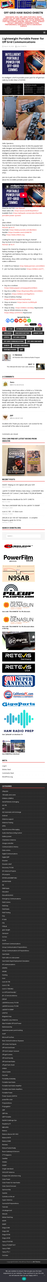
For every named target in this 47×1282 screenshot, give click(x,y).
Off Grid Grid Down (8, 1048)
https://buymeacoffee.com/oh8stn (30, 291)
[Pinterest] (16, 320)
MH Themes (36, 1262)
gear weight (6, 930)
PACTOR (5, 1075)
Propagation (6, 1106)
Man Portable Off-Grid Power (11, 1023)
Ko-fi (12, 227)
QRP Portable (6, 1117)
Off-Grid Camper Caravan (10, 1051)
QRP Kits (5, 1113)
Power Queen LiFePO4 (9, 1096)
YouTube (5, 1255)
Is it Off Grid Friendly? (9, 992)
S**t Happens (6, 1155)
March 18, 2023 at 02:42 (17, 385)
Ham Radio (5, 954)
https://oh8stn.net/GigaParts (23, 294)
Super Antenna (7, 1200)
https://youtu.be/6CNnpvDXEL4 (26, 211)
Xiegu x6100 (6, 1238)
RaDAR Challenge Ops (9, 1120)
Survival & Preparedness (10, 1203)
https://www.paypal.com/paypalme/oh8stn (20, 288)
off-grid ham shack (8, 1065)
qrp (21, 350)
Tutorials (5, 1207)
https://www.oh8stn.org (15, 235)
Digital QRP (5, 857)
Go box (4, 937)
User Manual (20, 208)
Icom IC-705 (6, 985)
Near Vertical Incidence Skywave (13, 1041)
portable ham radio (20, 345)
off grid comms (19, 337)
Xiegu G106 (6, 1228)
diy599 (10, 329)
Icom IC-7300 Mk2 (7, 989)
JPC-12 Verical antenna (9, 996)
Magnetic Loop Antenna (10, 1020)
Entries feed (6, 769)
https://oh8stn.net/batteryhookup (17, 299)
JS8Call (4, 999)
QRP (3, 1110)
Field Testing (6, 912)
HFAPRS (4, 968)
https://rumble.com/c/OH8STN (19, 232)
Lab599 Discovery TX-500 (10, 1003)
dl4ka (39, 329)
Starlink (4, 1193)
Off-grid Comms (7, 1054)
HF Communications (8, 964)
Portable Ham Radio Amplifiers (12, 1089)
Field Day (5, 906)
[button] (44, 32)
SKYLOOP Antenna (8, 1172)
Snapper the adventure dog (11, 1176)
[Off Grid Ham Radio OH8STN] (23, 7)
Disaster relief (7, 864)
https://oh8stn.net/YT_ (35, 269)
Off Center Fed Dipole (9, 1044)
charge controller (7, 843)
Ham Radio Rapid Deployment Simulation (15, 961)
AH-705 (4, 805)
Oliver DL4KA (6, 1072)
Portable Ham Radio (8, 1082)
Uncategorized (7, 1210)
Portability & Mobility (9, 1079)
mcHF (4, 1034)
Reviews (5, 1145)
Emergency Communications (11, 899)
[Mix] (25, 320)
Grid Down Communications (11, 944)
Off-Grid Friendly (7, 1058)
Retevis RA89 (6, 1141)
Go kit (4, 940)
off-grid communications (14, 341)
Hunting (4, 975)
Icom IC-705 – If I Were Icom (12, 512)
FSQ (3, 916)
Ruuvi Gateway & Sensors (10, 1151)
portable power (10, 350)
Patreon (5, 227)
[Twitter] (12, 320)
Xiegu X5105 (6, 1234)
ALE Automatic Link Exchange (11, 812)
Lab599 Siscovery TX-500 (10, 1006)
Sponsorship (6, 1190)
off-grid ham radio (34, 341)
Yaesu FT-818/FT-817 (9, 1245)
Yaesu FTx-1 (6, 1252)
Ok (24, 1279)
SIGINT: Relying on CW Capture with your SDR (18, 485)
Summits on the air (8, 1196)
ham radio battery (22, 333)
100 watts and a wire (9, 795)
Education (5, 892)
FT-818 (4, 919)
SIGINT (4, 1165)
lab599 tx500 (38, 333)
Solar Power (6, 1179)
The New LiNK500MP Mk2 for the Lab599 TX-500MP (21, 505)
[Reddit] (21, 320)
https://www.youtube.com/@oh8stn (23, 230)
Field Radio (5, 909)
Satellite (5, 1158)
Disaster (5, 861)
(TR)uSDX (5, 791)
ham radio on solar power (10, 958)
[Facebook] (8, 320)
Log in (4, 766)
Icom (3, 978)
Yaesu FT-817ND (7, 1241)
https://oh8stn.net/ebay (25, 308)
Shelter (4, 1162)
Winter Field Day (7, 1217)
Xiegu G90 (5, 1231)
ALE (3, 809)
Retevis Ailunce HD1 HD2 (10, 1134)
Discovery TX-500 (7, 867)
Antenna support (7, 819)
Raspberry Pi (6, 1124)
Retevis (4, 1131)
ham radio (7, 333)
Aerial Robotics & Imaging (10, 802)
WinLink (4, 1214)
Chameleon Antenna (9, 840)
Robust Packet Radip (9, 1148)
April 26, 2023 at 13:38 (16, 418)
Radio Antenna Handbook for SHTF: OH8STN (18, 499)
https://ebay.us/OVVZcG (13, 313)
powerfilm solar (7, 1099)
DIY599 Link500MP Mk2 (9, 878)
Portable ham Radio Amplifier (12, 1086)
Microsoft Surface (8, 1037)
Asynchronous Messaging (10, 829)
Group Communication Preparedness (14, 947)
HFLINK (4, 971)
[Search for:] (23, 536)
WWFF (4, 1224)
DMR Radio (5, 888)
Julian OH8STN (21, 46)
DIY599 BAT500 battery (24, 329)
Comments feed (8, 773)
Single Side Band (7, 1169)
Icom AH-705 (6, 982)
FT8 (3, 923)
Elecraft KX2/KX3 (7, 895)
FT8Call (4, 926)
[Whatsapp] (29, 320)
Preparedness (7, 1103)
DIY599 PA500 (6, 881)
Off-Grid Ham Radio (8, 1061)
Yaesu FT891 (6, 1248)
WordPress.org (7, 777)
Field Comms (6, 902)
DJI (3, 885)
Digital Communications (10, 854)
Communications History (10, 847)
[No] (44, 1275)
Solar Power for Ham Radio (11, 1183)
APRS (4, 826)
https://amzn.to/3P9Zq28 (27, 302)
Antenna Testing (7, 823)
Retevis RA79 (6, 1138)
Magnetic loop (6, 1016)
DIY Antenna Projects (9, 871)
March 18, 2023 (9, 46)
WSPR (4, 1221)
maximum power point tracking (12, 1030)
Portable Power (7, 1093)
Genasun (5, 933)
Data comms (6, 850)
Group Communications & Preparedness (15, 951)
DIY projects (6, 874)
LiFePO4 (6, 337)
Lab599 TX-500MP (8, 1010)
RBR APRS (5, 1127)
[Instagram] (40, 325)
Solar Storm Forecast (9, 1186)
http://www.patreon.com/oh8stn (32, 266)
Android (4, 816)
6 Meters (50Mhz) (7, 798)
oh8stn (6, 345)
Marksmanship (7, 1027)
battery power (7, 836)
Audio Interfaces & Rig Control (12, 833)
